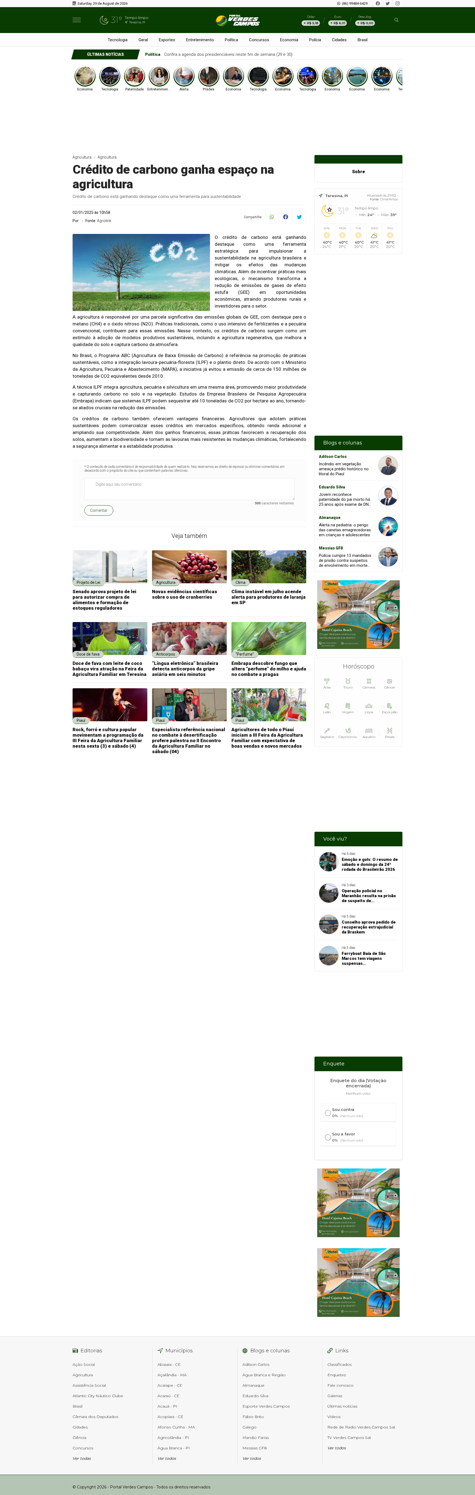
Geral (143, 39)
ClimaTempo (389, 199)
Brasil (363, 39)
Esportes (167, 39)
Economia (289, 39)
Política (231, 39)
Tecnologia (118, 39)
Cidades (339, 39)
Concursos (259, 39)
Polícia (315, 39)
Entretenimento (200, 39)
